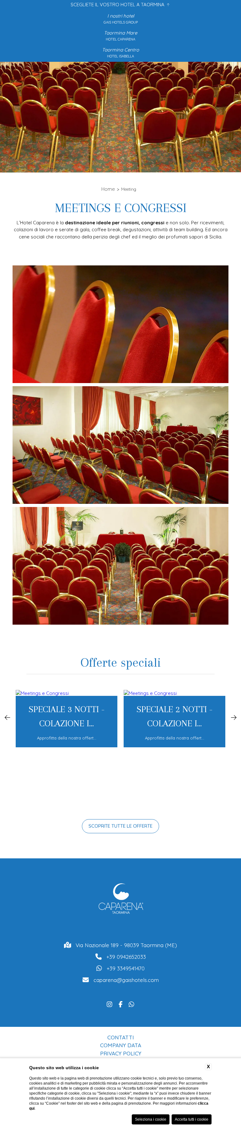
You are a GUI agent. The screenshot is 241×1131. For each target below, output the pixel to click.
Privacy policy (120, 1053)
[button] (7, 717)
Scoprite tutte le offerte (120, 826)
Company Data (120, 1045)
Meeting (128, 189)
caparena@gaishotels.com (126, 980)
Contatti (120, 1037)
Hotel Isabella (120, 56)
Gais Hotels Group (121, 22)
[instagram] (109, 1004)
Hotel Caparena (120, 39)
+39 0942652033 (126, 956)
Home (108, 189)
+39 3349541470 (126, 968)
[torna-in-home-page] (120, 900)
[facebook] (121, 1004)
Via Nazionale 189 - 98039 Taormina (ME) (126, 945)
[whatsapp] (131, 1004)
